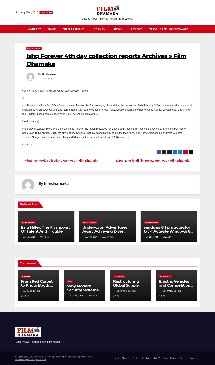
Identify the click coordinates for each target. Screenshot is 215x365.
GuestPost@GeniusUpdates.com (30, 359)
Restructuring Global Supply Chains (126, 285)
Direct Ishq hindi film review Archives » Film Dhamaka (153, 160)
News (118, 29)
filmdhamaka (49, 74)
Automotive (119, 276)
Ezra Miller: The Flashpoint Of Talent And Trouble (45, 229)
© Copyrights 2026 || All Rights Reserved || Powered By (40, 357)
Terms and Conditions (188, 358)
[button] (199, 29)
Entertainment (73, 29)
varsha (44, 237)
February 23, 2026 (126, 291)
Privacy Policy (169, 358)
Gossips (99, 29)
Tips (70, 281)
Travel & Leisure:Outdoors (169, 29)
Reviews (136, 29)
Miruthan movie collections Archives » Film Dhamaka (61, 160)
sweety (167, 237)
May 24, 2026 (77, 296)
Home (52, 29)
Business (26, 276)
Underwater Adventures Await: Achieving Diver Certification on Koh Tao (104, 231)
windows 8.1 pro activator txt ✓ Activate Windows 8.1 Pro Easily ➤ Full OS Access (168, 231)
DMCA (157, 358)
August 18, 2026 (32, 291)
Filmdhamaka (72, 357)
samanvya (108, 237)
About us (126, 358)
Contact (34, 29)
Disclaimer (147, 358)
